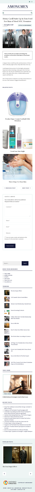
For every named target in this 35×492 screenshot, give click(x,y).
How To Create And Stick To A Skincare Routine (16, 429)
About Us (10, 488)
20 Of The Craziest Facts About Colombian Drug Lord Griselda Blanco (21, 363)
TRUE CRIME (7, 273)
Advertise (18, 488)
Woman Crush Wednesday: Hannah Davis (21, 304)
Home (5, 488)
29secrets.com (8, 280)
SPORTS (6, 277)
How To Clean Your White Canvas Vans (20, 330)
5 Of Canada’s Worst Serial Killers (19, 297)
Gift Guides (7, 278)
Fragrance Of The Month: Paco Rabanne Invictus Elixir (17, 425)
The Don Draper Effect (16, 291)
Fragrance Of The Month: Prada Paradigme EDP (16, 410)
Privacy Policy (27, 488)
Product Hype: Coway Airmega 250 (13, 423)
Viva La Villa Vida (15, 323)
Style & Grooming (25, 25)
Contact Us (21, 489)
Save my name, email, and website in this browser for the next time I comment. (16, 238)
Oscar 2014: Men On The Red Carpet (20, 356)
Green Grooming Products (17, 310)
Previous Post (11, 188)
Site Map (13, 489)
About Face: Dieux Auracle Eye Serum (13, 416)
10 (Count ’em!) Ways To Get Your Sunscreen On (16, 421)
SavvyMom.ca (7, 282)
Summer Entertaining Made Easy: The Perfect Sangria (17, 415)
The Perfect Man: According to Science (20, 336)
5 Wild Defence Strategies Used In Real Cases (15, 397)
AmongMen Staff (8, 25)
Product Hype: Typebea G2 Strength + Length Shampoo (18, 431)
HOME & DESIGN (8, 275)
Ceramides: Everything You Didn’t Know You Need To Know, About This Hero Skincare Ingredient (17, 412)
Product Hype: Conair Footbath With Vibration (17, 120)
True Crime (7, 393)
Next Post (25, 188)
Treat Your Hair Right (17, 151)
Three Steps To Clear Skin (17, 182)
